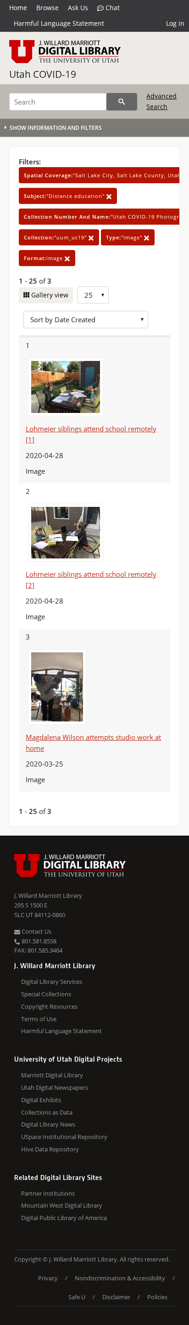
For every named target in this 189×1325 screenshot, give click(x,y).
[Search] (121, 101)
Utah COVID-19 (42, 74)
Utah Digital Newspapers (54, 1087)
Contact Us (35, 931)
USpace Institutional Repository (64, 1137)
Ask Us (78, 7)
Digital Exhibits (41, 1100)
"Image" (125, 237)
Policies (157, 1297)
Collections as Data (46, 1112)
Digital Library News (48, 1124)
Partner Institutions (48, 1193)
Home (18, 7)
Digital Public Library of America (64, 1218)
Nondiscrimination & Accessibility (120, 1278)
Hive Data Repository (50, 1149)
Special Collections (46, 994)
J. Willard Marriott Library (48, 895)
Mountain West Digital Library (61, 1205)
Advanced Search (161, 101)
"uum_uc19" (56, 237)
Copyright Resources (49, 1006)
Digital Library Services (51, 981)
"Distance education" (65, 195)
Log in (175, 23)
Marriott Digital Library (52, 1075)
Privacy (48, 1278)
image (44, 258)
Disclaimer (116, 1297)
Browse (47, 7)
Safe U (76, 1297)
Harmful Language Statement (59, 23)
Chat (112, 7)
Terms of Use (38, 1019)
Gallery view (48, 295)
